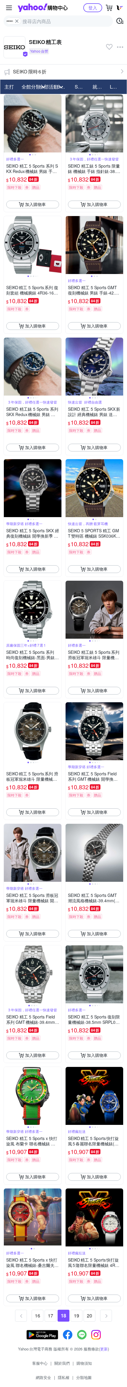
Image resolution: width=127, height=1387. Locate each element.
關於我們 (62, 1363)
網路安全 (43, 1377)
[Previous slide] (8, 123)
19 (76, 1315)
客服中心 (40, 1363)
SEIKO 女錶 (82, 86)
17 (50, 1315)
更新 (104, 1349)
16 (37, 1315)
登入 (92, 7)
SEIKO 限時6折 (29, 71)
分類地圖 (84, 1377)
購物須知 (84, 1363)
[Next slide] (57, 123)
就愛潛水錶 (99, 86)
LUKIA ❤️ (117, 86)
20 (89, 1315)
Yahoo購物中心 (43, 8)
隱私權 (63, 1377)
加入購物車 (35, 204)
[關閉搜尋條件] (16, 21)
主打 (9, 86)
